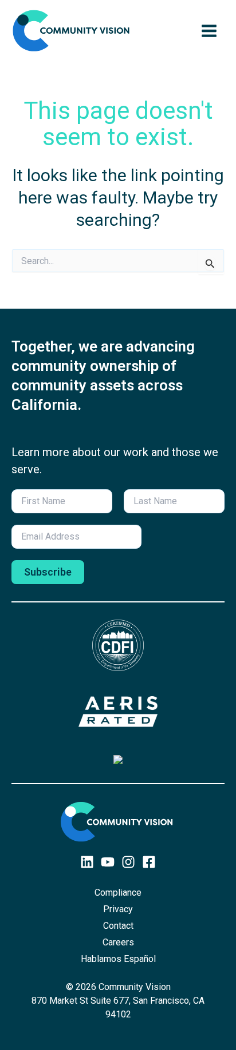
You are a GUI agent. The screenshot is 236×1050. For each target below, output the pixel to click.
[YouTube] (108, 862)
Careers (118, 942)
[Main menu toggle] (209, 30)
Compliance (118, 892)
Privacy (118, 909)
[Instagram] (128, 862)
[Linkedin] (87, 862)
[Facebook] (149, 862)
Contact (118, 925)
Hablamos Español (118, 958)
